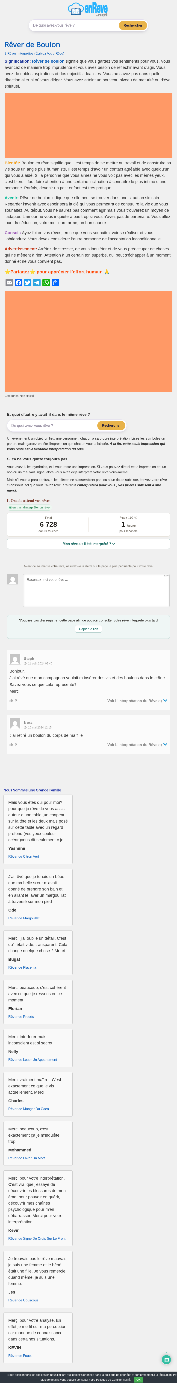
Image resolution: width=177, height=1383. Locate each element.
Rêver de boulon (48, 61)
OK (138, 1379)
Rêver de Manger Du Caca (28, 1109)
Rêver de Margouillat (23, 918)
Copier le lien (88, 629)
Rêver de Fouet (20, 1356)
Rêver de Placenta (22, 967)
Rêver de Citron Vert (23, 856)
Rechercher (133, 25)
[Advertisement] (88, 125)
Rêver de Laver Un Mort (26, 1158)
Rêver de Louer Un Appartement (32, 1060)
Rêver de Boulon (32, 44)
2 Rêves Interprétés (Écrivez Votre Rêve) (34, 53)
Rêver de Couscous (23, 1300)
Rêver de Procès (21, 1017)
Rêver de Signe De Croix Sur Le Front (36, 1238)
